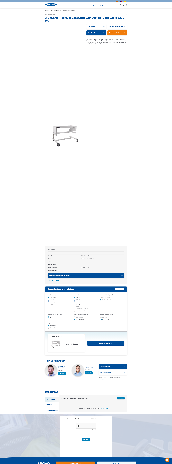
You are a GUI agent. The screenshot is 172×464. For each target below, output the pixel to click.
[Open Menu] (2, 4)
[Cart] (126, 5)
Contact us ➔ (102, 380)
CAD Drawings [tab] (50, 399)
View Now (121, 398)
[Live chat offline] (167, 461)
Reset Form (119, 289)
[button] (123, 5)
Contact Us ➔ (104, 408)
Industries (75, 5)
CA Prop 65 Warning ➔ (53, 280)
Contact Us (108, 5)
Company (100, 5)
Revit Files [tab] (49, 404)
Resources (82, 5)
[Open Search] (120, 5)
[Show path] (52, 10)
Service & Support (91, 5)
